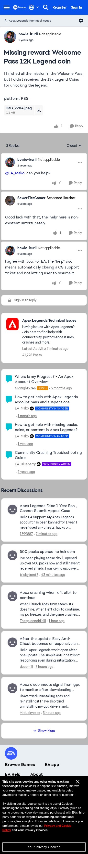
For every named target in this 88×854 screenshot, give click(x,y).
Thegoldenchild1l (33, 621)
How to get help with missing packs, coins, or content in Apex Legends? (46, 427)
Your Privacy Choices (44, 847)
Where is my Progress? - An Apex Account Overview (44, 379)
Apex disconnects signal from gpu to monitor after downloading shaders (50, 687)
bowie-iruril (28, 34)
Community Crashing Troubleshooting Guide (48, 455)
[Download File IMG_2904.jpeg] (38, 110)
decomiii (26, 666)
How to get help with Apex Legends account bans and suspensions (46, 399)
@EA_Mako (14, 173)
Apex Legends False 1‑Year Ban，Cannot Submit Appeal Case (49, 508)
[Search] (46, 7)
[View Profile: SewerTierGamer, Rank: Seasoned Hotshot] (10, 200)
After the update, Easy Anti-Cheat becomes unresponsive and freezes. (50, 641)
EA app (52, 764)
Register (60, 7)
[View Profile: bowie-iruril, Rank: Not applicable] (10, 37)
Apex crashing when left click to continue (48, 595)
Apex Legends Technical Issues (30, 21)
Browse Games (20, 764)
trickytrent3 (29, 575)
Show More (46, 730)
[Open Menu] (80, 20)
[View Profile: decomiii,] (12, 642)
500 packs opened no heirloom (47, 551)
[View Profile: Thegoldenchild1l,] (12, 596)
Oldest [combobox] (74, 145)
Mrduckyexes (30, 713)
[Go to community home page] (19, 7)
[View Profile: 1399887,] (12, 509)
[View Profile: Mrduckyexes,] (12, 688)
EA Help (13, 774)
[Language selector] (34, 7)
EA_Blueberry (25, 464)
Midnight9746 (25, 388)
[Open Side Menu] (6, 7)
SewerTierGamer (31, 198)
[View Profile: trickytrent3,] (12, 555)
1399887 (26, 534)
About (36, 774)
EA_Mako (22, 408)
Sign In (76, 7)
